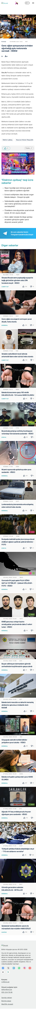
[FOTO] (18, 524)
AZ (27, 3)
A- (2, 56)
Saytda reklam (6, 998)
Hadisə (4, 932)
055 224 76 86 (6, 992)
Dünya (4, 437)
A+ (6, 56)
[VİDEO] (18, 261)
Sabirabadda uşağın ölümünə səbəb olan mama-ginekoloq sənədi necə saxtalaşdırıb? (18, 203)
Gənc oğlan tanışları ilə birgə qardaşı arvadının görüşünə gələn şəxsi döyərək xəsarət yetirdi (18, 219)
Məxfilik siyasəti (7, 1004)
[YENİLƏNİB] (18, 564)
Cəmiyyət (5, 286)
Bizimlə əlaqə (6, 1001)
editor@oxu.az (6, 989)
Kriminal (5, 325)
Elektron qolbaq (7, 140)
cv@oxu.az (5, 982)
